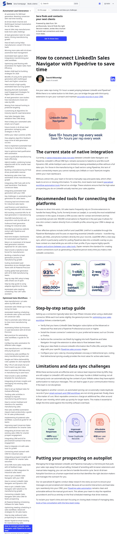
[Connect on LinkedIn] (113, 79)
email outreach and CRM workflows (64, 393)
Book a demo (32, 4)
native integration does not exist (60, 157)
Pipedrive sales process (71, 349)
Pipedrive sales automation (80, 488)
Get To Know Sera (51, 39)
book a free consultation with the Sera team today (57, 503)
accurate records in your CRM (90, 96)
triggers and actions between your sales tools (56, 246)
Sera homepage (20, 4)
